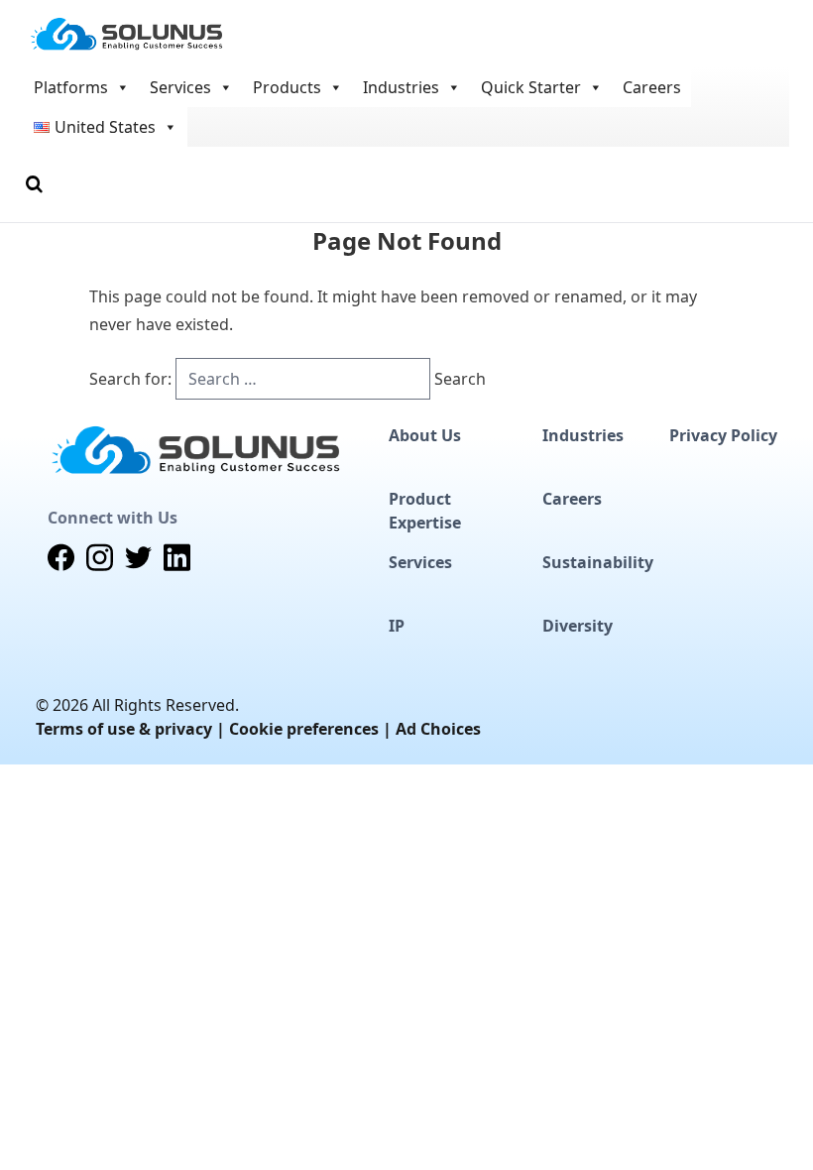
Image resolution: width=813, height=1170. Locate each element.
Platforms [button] (71, 87)
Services (420, 562)
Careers (652, 87)
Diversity (577, 626)
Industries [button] (401, 87)
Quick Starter (531, 87)
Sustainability (597, 562)
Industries (583, 435)
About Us (425, 435)
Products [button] (287, 87)
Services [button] (180, 87)
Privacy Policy (723, 435)
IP (397, 626)
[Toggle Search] (34, 184)
